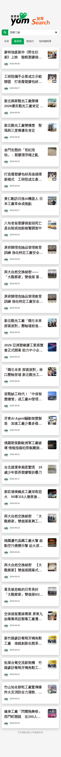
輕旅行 (30, 41)
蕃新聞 (17, 41)
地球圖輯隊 (45, 41)
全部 (6, 41)
